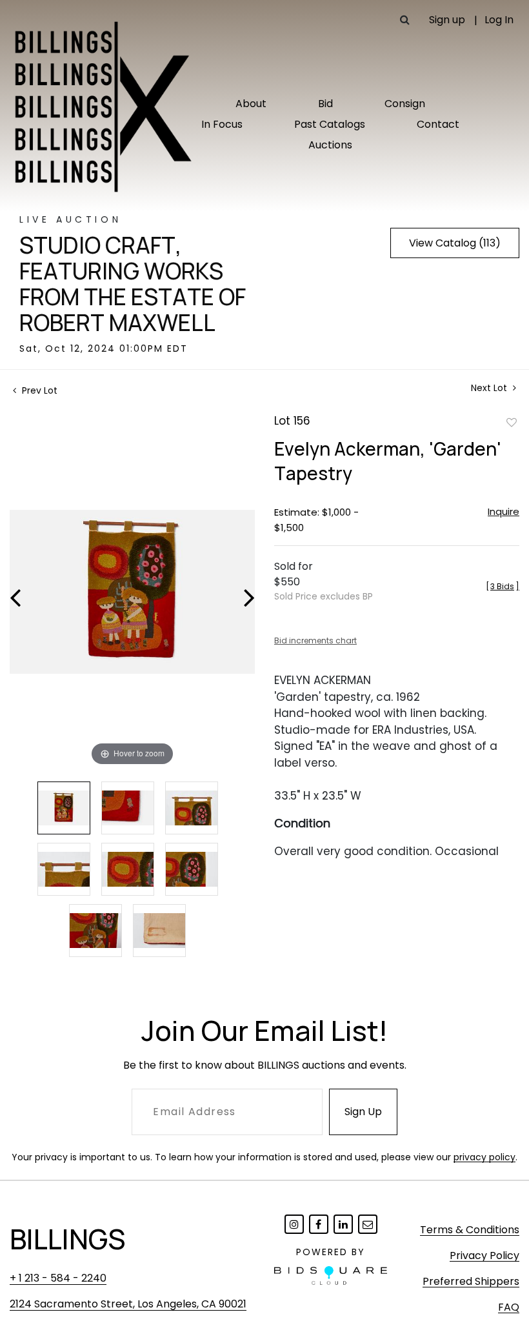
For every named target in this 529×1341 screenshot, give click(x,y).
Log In (499, 19)
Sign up (447, 19)
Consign (404, 103)
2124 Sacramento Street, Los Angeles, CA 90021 (128, 1303)
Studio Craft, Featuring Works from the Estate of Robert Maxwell (132, 284)
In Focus (222, 124)
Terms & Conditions (469, 1229)
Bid (325, 103)
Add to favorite (511, 422)
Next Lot (490, 388)
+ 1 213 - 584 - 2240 (58, 1278)
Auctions (330, 144)
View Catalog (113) (455, 243)
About (250, 103)
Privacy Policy (484, 1255)
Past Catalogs (329, 124)
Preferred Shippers (471, 1281)
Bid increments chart (315, 640)
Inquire (503, 511)
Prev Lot (38, 390)
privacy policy (484, 1157)
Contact (438, 124)
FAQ (508, 1307)
